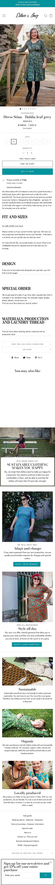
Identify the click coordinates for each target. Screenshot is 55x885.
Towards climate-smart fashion (27, 841)
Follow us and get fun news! (27, 853)
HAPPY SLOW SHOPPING (27, 644)
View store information (14, 187)
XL (32, 141)
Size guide (27, 815)
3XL (47, 141)
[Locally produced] (27, 775)
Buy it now (27, 171)
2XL (39, 141)
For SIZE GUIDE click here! (12, 226)
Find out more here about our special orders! (19, 303)
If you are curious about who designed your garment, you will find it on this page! (26, 271)
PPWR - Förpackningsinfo (27, 845)
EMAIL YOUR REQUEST (27, 564)
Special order (27, 828)
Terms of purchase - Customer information (27, 824)
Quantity (27, 148)
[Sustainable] (27, 671)
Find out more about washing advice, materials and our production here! (23, 333)
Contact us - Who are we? (27, 836)
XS (8, 141)
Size (27, 137)
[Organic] (27, 723)
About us (27, 832)
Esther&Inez (27, 113)
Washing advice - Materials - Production (27, 820)
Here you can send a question (28, 344)
